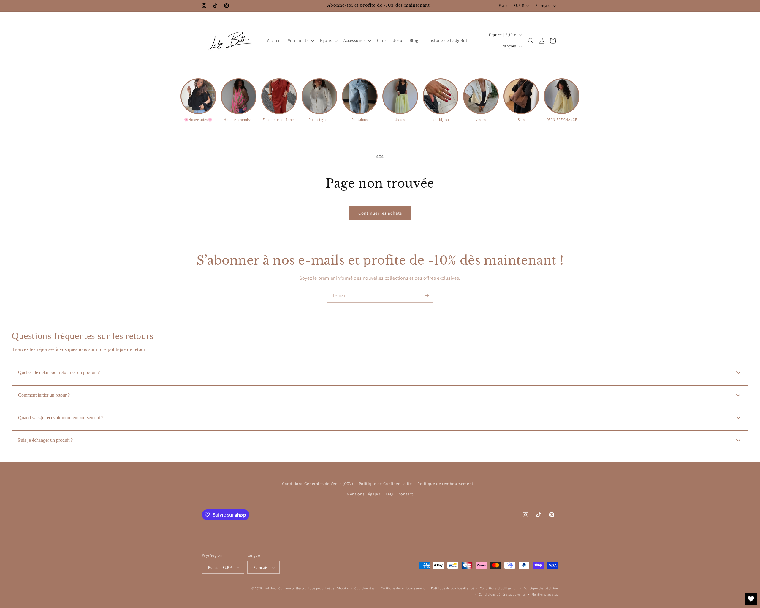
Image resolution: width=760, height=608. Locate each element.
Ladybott (271, 588)
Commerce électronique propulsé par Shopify (313, 588)
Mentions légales (545, 594)
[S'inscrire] (426, 296)
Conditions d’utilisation (499, 588)
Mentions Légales (363, 494)
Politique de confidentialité (452, 588)
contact (406, 494)
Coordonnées (364, 588)
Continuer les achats (380, 213)
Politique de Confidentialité (385, 483)
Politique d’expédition (541, 588)
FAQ (389, 494)
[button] (300, 40)
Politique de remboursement (445, 483)
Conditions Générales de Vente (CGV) (317, 483)
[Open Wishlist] (751, 599)
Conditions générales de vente (502, 594)
